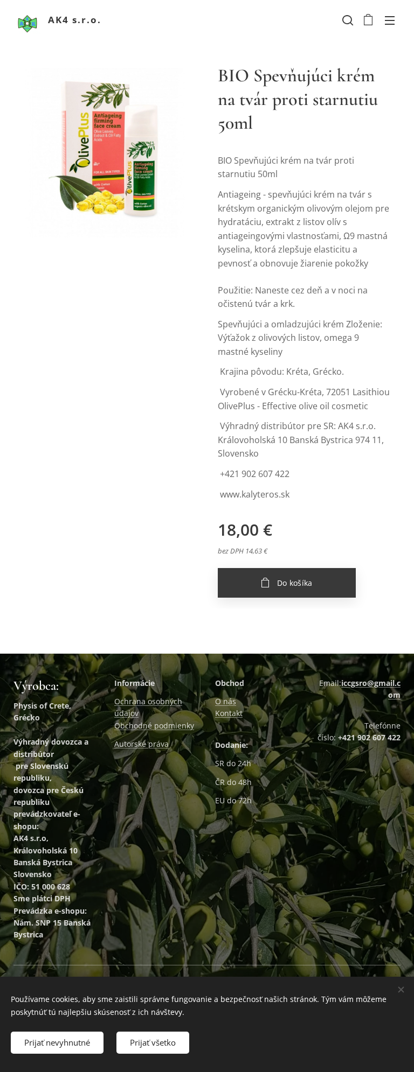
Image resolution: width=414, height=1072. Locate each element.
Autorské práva (141, 744)
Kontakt (229, 713)
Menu (390, 20)
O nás (225, 701)
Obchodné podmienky (154, 725)
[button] (346, 19)
